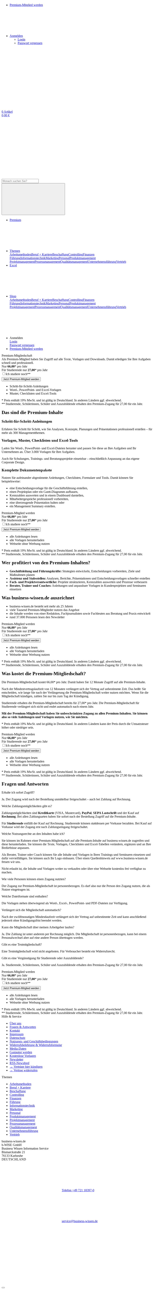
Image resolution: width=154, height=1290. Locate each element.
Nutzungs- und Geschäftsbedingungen (34, 1041)
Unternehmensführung (102, 261)
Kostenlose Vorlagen (23, 1056)
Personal (64, 258)
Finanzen (88, 254)
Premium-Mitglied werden (26, 348)
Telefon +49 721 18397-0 (78, 1190)
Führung (15, 258)
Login (21, 39)
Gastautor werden (21, 1052)
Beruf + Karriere (41, 254)
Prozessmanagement (47, 261)
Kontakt (15, 1030)
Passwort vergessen (30, 43)
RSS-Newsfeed (19, 1063)
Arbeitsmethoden (20, 254)
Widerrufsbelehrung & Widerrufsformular (36, 1045)
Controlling (75, 254)
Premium (15, 220)
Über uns (15, 1023)
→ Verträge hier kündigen (26, 1066)
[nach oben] (3, 1287)
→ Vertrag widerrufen (23, 1070)
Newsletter (16, 1059)
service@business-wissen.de (80, 1221)
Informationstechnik (33, 258)
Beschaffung (60, 254)
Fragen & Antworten (23, 1027)
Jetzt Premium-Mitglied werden (21, 379)
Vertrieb (121, 261)
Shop (13, 296)
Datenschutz (17, 1037)
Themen (15, 251)
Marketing (52, 258)
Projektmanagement (22, 261)
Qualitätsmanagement (74, 261)
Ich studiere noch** (18, 374)
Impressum (16, 1034)
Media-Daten (18, 1048)
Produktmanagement (83, 258)
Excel (13, 265)
